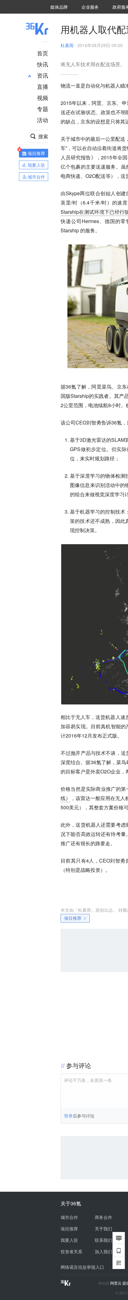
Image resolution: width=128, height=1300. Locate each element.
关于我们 (103, 1228)
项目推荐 (72, 918)
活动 (42, 120)
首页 (42, 53)
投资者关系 (71, 1251)
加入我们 (103, 1251)
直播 (42, 86)
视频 (42, 97)
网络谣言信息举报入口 (82, 1267)
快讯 (42, 64)
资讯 (42, 75)
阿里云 (116, 1283)
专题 (42, 109)
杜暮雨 (67, 45)
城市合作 (69, 1217)
